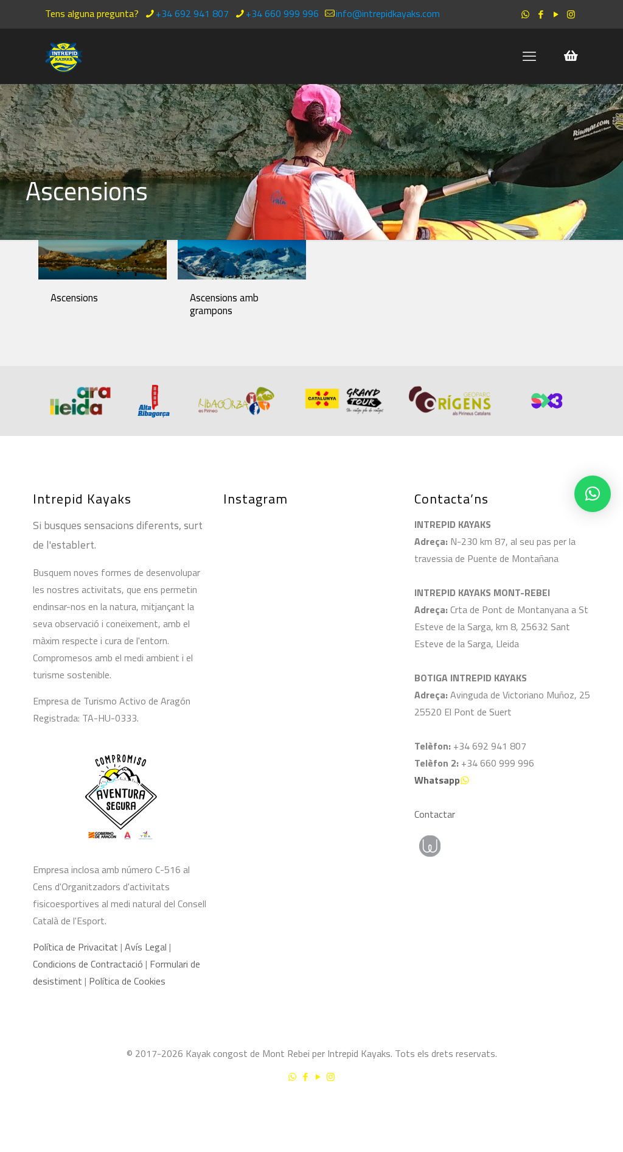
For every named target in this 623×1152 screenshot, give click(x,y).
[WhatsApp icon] (525, 14)
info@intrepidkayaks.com (388, 13)
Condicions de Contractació (88, 964)
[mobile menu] (529, 56)
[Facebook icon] (540, 14)
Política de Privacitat (75, 947)
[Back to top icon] (564, 1109)
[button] (592, 494)
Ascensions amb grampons (224, 304)
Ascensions (74, 298)
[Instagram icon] (571, 14)
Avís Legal (146, 947)
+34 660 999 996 (282, 13)
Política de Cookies (127, 981)
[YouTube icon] (555, 14)
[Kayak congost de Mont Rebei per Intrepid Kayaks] (64, 56)
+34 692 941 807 (192, 13)
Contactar (434, 814)
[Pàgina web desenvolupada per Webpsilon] (486, 846)
